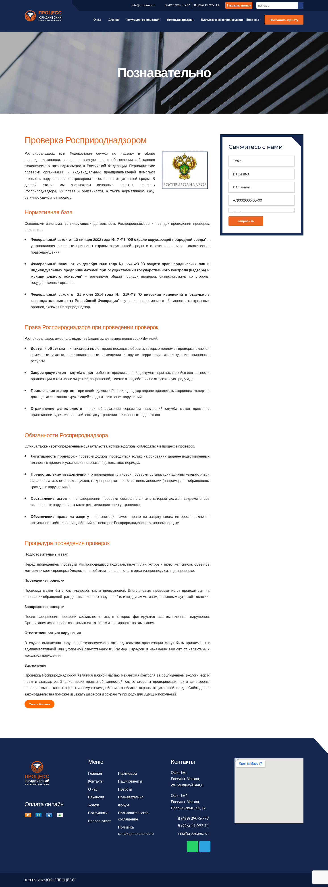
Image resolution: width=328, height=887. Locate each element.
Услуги (93, 805)
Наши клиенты (130, 781)
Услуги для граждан (180, 19)
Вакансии (96, 797)
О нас (97, 19)
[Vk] (82, 5)
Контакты (96, 781)
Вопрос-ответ (99, 821)
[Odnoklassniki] (107, 5)
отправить (246, 221)
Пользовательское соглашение (133, 816)
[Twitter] (90, 5)
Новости (125, 789)
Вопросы (252, 19)
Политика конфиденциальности (136, 830)
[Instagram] (115, 5)
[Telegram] (204, 846)
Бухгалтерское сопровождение (222, 19)
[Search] (300, 5)
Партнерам (127, 773)
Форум (123, 805)
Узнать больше (39, 704)
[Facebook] (98, 5)
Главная (95, 773)
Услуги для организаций (143, 19)
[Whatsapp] (192, 846)
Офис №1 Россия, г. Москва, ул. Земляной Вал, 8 (187, 778)
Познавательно (130, 797)
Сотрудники (98, 813)
